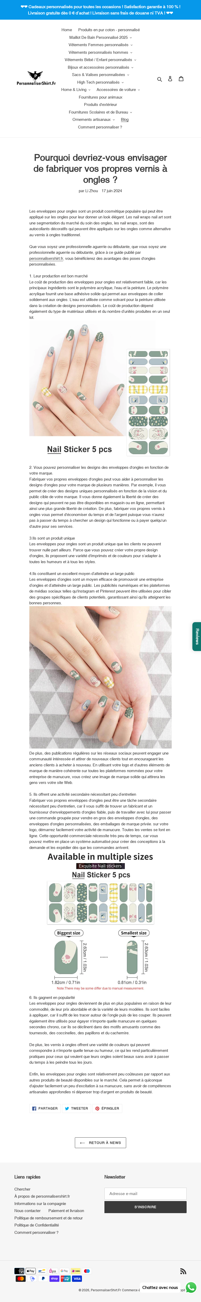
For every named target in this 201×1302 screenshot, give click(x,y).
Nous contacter (27, 1210)
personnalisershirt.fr (46, 258)
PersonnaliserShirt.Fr (106, 1290)
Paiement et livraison (66, 1210)
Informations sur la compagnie (40, 1203)
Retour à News (104, 1143)
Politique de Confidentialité (36, 1225)
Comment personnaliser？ (36, 1232)
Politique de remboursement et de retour (48, 1218)
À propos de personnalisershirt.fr (42, 1196)
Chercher (22, 1189)
